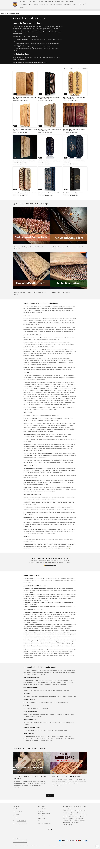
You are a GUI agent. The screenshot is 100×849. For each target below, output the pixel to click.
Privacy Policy (41, 811)
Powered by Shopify (25, 845)
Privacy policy (39, 845)
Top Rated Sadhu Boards (12, 13)
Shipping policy (55, 845)
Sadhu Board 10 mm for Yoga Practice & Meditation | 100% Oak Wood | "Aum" (49, 130)
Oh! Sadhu (18, 845)
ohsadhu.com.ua (67, 824)
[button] (80, 4)
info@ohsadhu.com (21, 824)
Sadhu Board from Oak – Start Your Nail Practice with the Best (30, 293)
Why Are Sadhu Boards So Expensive (66, 776)
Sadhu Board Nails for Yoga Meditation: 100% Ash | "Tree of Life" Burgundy (74, 130)
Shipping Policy (41, 815)
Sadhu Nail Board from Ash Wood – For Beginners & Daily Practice (67, 247)
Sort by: (66, 68)
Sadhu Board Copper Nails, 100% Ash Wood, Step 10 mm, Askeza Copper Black (49, 98)
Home (2, 13)
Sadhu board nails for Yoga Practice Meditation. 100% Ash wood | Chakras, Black (49, 161)
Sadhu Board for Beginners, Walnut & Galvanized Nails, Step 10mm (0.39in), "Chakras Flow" (25, 193)
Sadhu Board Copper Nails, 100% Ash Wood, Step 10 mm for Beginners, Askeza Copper (24, 161)
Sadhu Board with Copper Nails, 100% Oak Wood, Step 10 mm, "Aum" (24, 98)
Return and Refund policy (44, 813)
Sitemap (40, 820)
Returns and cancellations (44, 823)
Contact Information (42, 818)
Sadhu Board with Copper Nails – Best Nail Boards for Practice (29, 247)
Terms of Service (42, 808)
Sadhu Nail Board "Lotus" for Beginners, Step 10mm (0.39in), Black (74, 161)
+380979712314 (21, 821)
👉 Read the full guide (50, 565)
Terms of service (47, 845)
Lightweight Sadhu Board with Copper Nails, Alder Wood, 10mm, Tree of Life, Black (74, 193)
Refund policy (32, 845)
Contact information (63, 845)
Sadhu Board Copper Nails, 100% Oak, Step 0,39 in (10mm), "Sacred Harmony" (74, 98)
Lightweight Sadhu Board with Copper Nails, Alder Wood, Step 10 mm (49, 193)
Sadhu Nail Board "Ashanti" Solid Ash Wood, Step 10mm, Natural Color (25, 130)
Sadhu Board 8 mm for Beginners (61, 292)
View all (50, 795)
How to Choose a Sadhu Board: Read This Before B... (30, 777)
